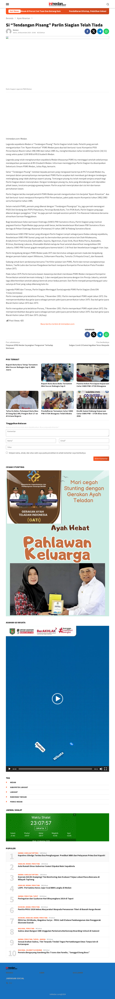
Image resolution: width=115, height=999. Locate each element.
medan (13, 782)
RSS (10, 983)
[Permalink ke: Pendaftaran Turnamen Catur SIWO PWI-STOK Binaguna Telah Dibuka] (57, 400)
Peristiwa (36, 864)
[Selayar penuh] (105, 769)
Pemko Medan (16, 802)
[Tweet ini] (93, 31)
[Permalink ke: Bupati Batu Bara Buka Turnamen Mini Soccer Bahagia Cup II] (57, 372)
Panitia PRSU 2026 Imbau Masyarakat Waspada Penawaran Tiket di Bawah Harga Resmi (59, 909)
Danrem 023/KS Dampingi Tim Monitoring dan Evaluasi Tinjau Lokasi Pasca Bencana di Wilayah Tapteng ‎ (59, 878)
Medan (28, 864)
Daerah (21, 853)
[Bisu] (101, 769)
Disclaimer (78, 973)
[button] (57, 698)
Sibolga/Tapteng (31, 853)
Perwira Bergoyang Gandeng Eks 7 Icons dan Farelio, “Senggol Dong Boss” (54, 952)
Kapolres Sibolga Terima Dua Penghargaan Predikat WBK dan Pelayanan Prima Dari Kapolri (61, 855)
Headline (21, 864)
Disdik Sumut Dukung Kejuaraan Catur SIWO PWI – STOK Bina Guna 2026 (92, 413)
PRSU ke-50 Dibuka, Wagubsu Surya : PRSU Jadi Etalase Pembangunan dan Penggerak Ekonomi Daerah (59, 921)
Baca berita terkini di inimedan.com (57, 323)
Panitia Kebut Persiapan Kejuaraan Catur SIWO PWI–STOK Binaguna (93, 384)
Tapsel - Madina (39, 939)
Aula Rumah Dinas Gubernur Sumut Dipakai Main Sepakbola (46, 866)
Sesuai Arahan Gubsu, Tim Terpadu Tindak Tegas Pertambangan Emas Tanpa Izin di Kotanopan (58, 943)
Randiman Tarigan (18, 797)
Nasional (21, 929)
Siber (41, 973)
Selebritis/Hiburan (34, 950)
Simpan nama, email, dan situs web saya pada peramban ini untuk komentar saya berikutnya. (47, 453)
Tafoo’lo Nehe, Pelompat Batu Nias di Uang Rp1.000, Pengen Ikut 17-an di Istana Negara (22, 413)
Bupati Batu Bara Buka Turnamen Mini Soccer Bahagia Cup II (56, 384)
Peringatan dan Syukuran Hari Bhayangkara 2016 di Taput (46, 898)
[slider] (55, 769)
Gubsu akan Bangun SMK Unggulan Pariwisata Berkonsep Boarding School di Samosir (58, 931)
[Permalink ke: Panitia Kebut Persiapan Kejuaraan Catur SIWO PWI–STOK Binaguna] (93, 372)
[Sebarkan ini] (87, 31)
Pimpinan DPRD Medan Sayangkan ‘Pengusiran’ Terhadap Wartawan (29, 345)
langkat (14, 792)
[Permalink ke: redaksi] (9, 31)
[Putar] (9, 769)
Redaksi (9, 973)
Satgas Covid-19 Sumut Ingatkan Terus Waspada (89, 343)
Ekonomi (21, 907)
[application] (57, 699)
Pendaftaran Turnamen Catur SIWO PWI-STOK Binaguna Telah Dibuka (57, 412)
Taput (35, 896)
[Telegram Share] (100, 31)
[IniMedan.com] (57, 4)
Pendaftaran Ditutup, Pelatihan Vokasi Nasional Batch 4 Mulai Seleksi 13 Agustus (76, 11)
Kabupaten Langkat (19, 787)
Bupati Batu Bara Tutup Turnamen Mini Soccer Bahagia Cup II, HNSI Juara (22, 367)
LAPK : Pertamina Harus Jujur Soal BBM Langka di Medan (44, 888)
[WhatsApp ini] (106, 31)
